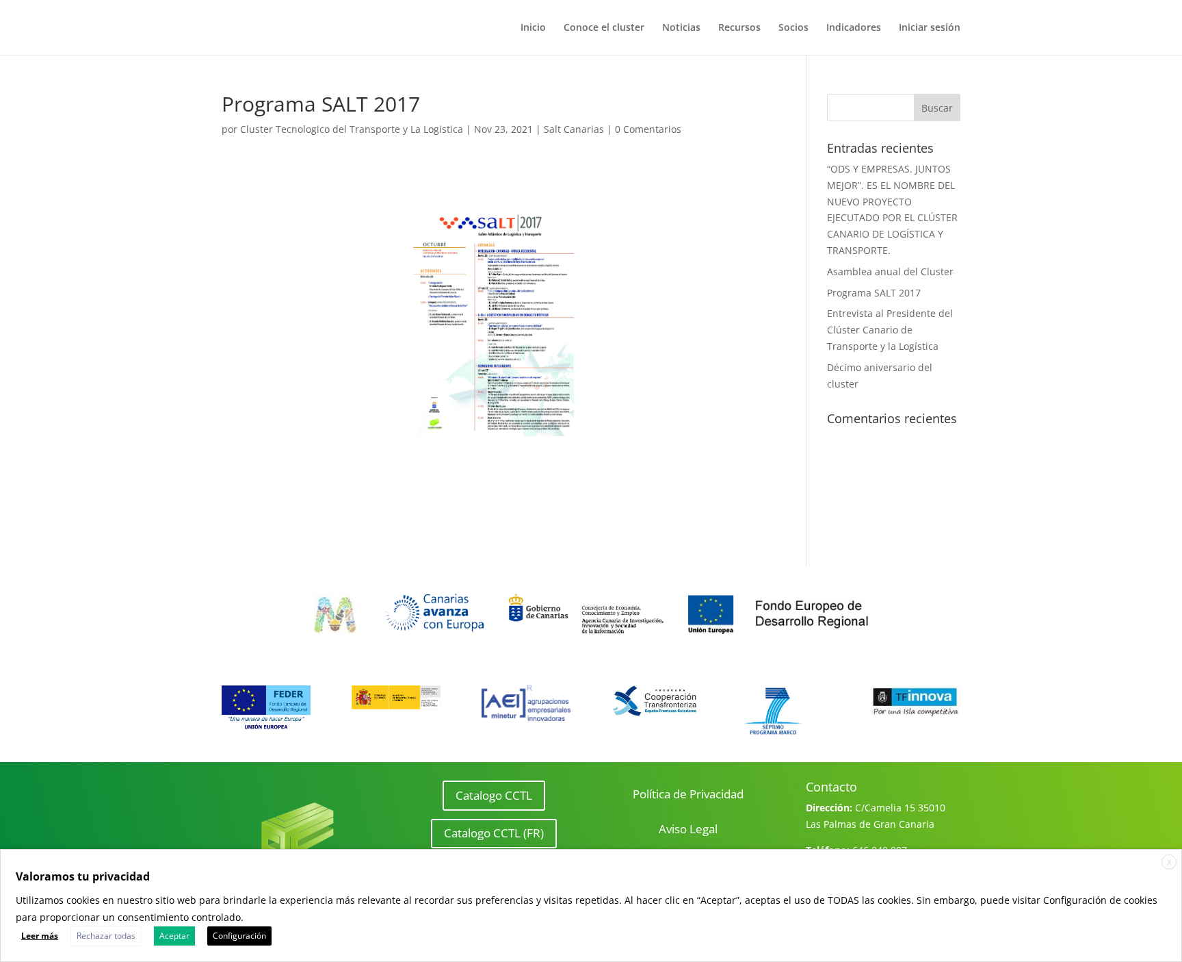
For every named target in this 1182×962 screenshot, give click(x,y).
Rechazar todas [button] (106, 935)
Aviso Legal (688, 829)
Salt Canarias (574, 129)
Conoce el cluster (604, 28)
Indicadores (853, 28)
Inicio (533, 28)
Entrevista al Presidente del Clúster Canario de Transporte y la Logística (890, 330)
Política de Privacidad (688, 794)
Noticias (681, 28)
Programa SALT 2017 (874, 292)
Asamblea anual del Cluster (890, 271)
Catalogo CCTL (494, 795)
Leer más (39, 935)
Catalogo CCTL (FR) (494, 833)
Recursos (739, 28)
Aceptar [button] (174, 935)
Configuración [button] (239, 935)
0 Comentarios (648, 129)
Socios (793, 28)
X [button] (1169, 862)
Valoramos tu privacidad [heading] (83, 876)
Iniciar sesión (929, 28)
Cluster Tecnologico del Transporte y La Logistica (351, 129)
